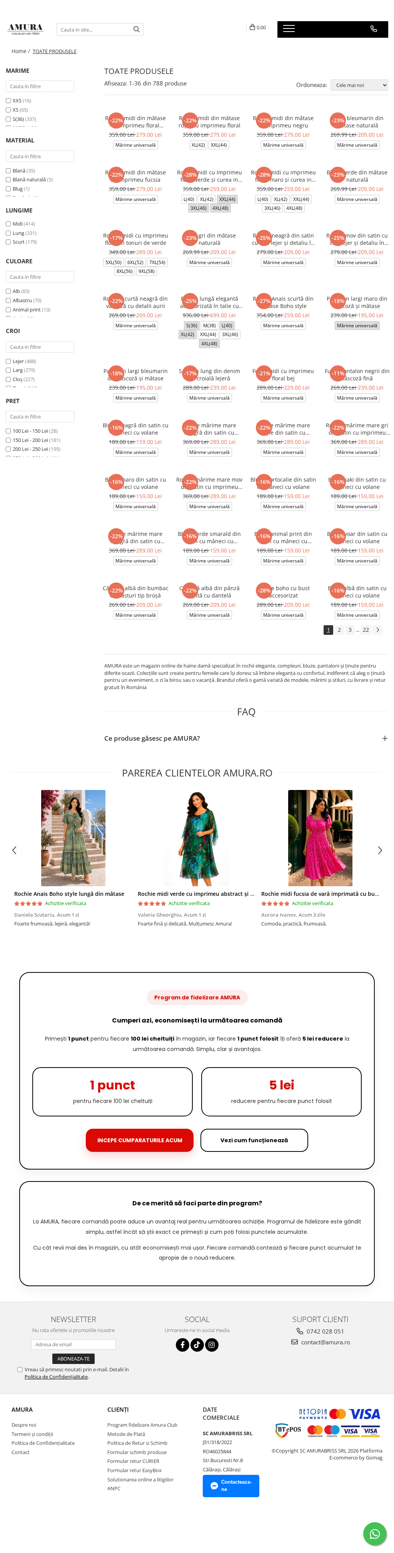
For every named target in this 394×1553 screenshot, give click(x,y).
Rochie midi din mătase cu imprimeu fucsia (135, 176)
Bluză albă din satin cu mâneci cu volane (357, 591)
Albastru (22, 300)
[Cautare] (137, 29)
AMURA (22, 1409)
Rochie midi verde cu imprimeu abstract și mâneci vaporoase (218, 893)
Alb (16, 291)
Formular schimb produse (137, 1452)
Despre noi (24, 1424)
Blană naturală (29, 179)
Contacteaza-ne (236, 1485)
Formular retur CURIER (133, 1461)
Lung (18, 232)
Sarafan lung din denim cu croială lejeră (209, 374)
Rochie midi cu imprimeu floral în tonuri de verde (135, 239)
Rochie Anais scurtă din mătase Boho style (283, 302)
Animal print (27, 309)
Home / (22, 51)
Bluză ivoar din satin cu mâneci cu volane (357, 537)
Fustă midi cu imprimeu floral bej (283, 374)
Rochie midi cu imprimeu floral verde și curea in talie (209, 176)
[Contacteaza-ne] (373, 29)
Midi (18, 223)
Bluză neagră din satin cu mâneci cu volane (136, 429)
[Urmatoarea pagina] (377, 630)
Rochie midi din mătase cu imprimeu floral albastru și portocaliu (135, 121)
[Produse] (290, 31)
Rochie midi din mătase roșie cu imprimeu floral (209, 121)
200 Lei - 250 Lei (30, 448)
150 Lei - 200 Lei (30, 440)
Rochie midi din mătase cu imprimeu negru (283, 121)
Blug (18, 188)
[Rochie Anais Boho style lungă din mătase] (73, 838)
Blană (19, 170)
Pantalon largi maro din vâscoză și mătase (357, 302)
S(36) (19, 118)
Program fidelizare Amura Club (142, 1424)
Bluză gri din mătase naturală (209, 239)
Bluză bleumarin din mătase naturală (357, 121)
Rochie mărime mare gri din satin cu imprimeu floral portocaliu (357, 429)
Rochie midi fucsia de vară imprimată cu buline (322, 893)
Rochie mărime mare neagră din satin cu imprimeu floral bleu (209, 429)
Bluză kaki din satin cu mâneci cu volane (357, 483)
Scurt (19, 241)
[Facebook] (182, 1345)
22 (366, 629)
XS (16, 109)
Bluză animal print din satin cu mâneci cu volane (283, 537)
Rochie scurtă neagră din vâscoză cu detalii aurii (135, 302)
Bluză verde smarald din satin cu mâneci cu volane (209, 537)
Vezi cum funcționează (254, 1140)
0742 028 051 (324, 1331)
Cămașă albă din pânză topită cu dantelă (209, 591)
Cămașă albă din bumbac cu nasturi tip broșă (136, 591)
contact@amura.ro (325, 1342)
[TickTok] (197, 1345)
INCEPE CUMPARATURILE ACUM (139, 1140)
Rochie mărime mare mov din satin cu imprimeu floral (209, 483)
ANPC (113, 1488)
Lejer (18, 361)
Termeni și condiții (32, 1434)
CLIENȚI (118, 1409)
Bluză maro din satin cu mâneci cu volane (135, 483)
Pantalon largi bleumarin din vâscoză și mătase (136, 374)
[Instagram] (212, 1345)
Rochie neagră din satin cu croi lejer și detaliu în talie (283, 239)
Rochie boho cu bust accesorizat (283, 591)
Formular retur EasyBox (134, 1470)
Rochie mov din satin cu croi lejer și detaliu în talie (357, 239)
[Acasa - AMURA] (25, 29)
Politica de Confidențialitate (56, 1376)
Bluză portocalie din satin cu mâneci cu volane (283, 483)
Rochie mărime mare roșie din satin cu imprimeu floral (283, 429)
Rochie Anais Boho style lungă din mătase (69, 893)
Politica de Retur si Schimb (137, 1442)
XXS (18, 100)
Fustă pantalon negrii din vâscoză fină (357, 374)
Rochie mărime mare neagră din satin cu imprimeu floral (135, 537)
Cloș (17, 379)
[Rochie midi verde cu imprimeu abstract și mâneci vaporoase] (197, 838)
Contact (21, 1452)
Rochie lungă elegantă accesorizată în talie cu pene (209, 302)
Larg (18, 369)
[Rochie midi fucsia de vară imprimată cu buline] (320, 838)
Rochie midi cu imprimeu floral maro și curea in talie (283, 176)
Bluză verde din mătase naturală (357, 176)
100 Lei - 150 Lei (30, 430)
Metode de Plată (126, 1434)
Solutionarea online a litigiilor (140, 1479)
